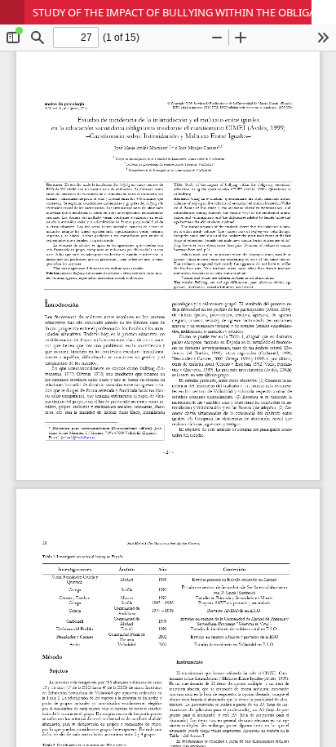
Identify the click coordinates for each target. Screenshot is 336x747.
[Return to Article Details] (12, 12)
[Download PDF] (324, 12)
